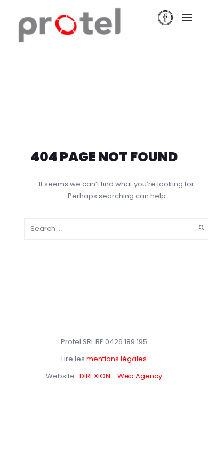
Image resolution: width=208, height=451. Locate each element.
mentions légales (116, 359)
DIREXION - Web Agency (120, 376)
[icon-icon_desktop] (165, 17)
